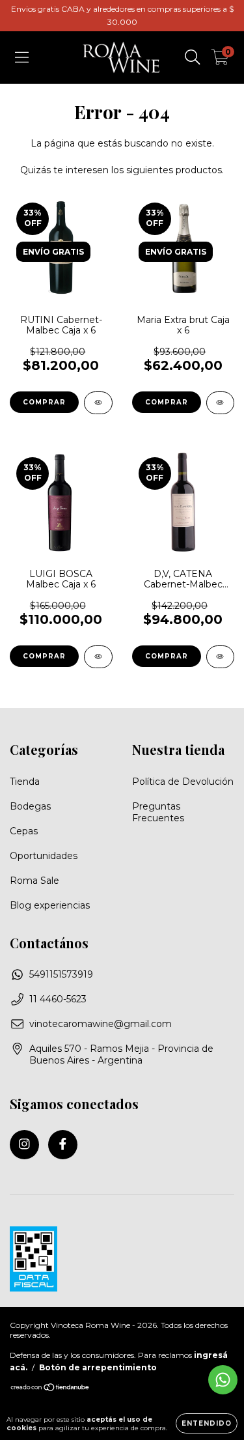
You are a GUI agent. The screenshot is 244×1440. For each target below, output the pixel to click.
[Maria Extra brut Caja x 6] (220, 402)
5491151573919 (61, 974)
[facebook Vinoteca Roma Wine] (62, 1144)
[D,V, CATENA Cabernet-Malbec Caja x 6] (220, 656)
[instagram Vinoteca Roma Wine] (24, 1144)
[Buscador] (193, 57)
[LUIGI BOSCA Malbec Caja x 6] (98, 656)
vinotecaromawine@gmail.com (100, 1024)
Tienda (25, 781)
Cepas (24, 831)
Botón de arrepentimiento (98, 1367)
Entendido (207, 1423)
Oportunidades (43, 856)
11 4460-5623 (58, 999)
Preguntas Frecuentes (158, 812)
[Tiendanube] (50, 1389)
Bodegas (30, 806)
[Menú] (22, 57)
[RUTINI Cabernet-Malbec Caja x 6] (98, 402)
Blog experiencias (50, 905)
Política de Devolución (183, 781)
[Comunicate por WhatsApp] (222, 1379)
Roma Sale (34, 880)
